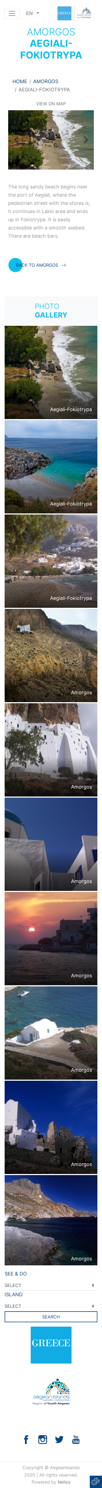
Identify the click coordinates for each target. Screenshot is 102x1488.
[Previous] (17, 140)
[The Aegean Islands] (74, 13)
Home (20, 81)
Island (14, 1294)
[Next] (85, 140)
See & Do (16, 1274)
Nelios (64, 1482)
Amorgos (45, 81)
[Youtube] (76, 1439)
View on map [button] (51, 103)
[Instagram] (42, 1439)
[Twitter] (59, 1439)
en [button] (30, 13)
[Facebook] (26, 1439)
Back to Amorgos (37, 265)
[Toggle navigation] (12, 13)
